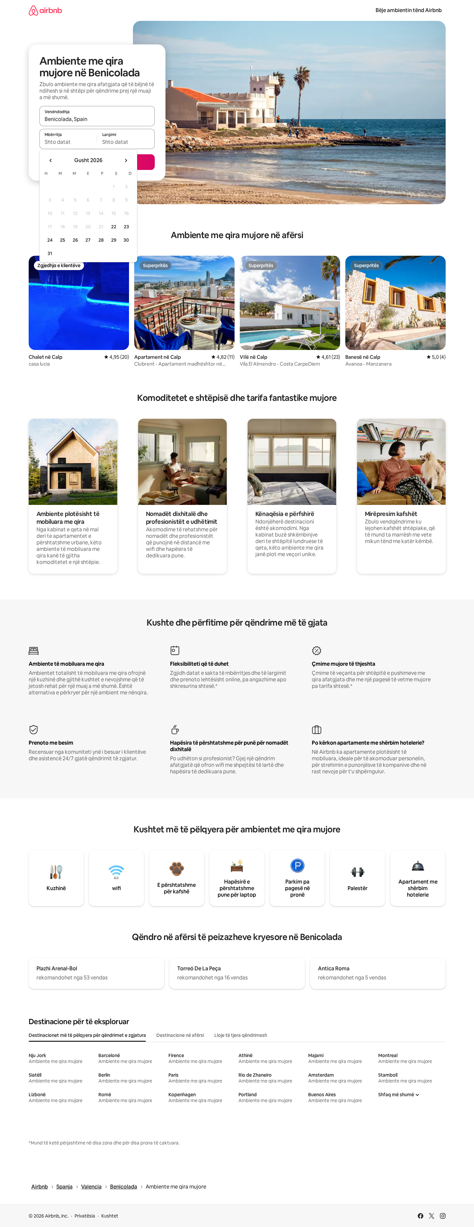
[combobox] (97, 119)
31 (50, 253)
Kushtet (109, 1216)
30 (126, 240)
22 (113, 227)
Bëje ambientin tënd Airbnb (409, 10)
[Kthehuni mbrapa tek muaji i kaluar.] (51, 160)
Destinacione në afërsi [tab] (180, 1035)
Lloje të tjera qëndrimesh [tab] (240, 1035)
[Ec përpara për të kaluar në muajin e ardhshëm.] (126, 160)
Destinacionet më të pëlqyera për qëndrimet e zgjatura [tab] (87, 1035)
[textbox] (68, 142)
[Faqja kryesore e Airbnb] (45, 10)
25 (62, 240)
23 (126, 227)
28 (101, 240)
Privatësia (85, 1216)
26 (75, 240)
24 (49, 240)
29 (113, 240)
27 (88, 240)
